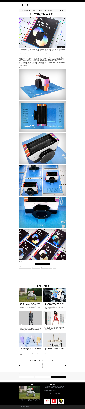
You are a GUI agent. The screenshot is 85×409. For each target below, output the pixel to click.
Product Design (25, 10)
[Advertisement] (50, 6)
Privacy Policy (54, 390)
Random (53, 360)
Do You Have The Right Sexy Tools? (50, 325)
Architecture (40, 10)
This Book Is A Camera (40, 50)
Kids (49, 360)
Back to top (22, 407)
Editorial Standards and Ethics (48, 390)
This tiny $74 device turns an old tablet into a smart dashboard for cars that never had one (54, 304)
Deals (51, 10)
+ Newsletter (60, 10)
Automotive (35, 10)
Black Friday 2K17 (33, 360)
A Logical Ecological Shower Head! (54, 365)
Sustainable (46, 10)
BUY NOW (20, 67)
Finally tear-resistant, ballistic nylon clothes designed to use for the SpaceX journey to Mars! (29, 326)
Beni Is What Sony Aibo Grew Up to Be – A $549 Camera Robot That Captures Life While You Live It (30, 304)
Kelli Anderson (44, 360)
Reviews (55, 10)
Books (39, 360)
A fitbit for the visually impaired (30, 365)
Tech (30, 10)
